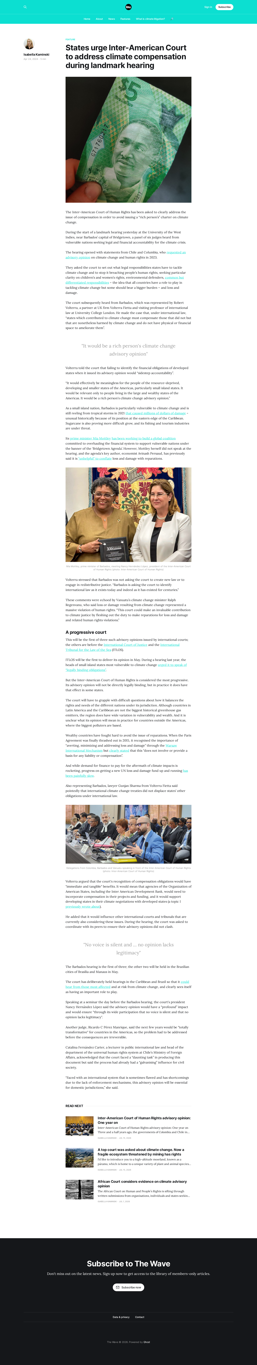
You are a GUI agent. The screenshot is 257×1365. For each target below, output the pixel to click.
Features (125, 18)
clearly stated (119, 751)
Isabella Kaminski (36, 54)
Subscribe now (131, 1287)
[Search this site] (25, 7)
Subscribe (224, 6)
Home (87, 18)
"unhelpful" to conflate (95, 458)
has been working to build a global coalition (144, 438)
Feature (70, 39)
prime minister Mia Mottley (90, 438)
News (111, 18)
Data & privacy (121, 1317)
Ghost (147, 1342)
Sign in (208, 6)
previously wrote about (83, 907)
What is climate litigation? (150, 18)
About (99, 18)
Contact (139, 1317)
